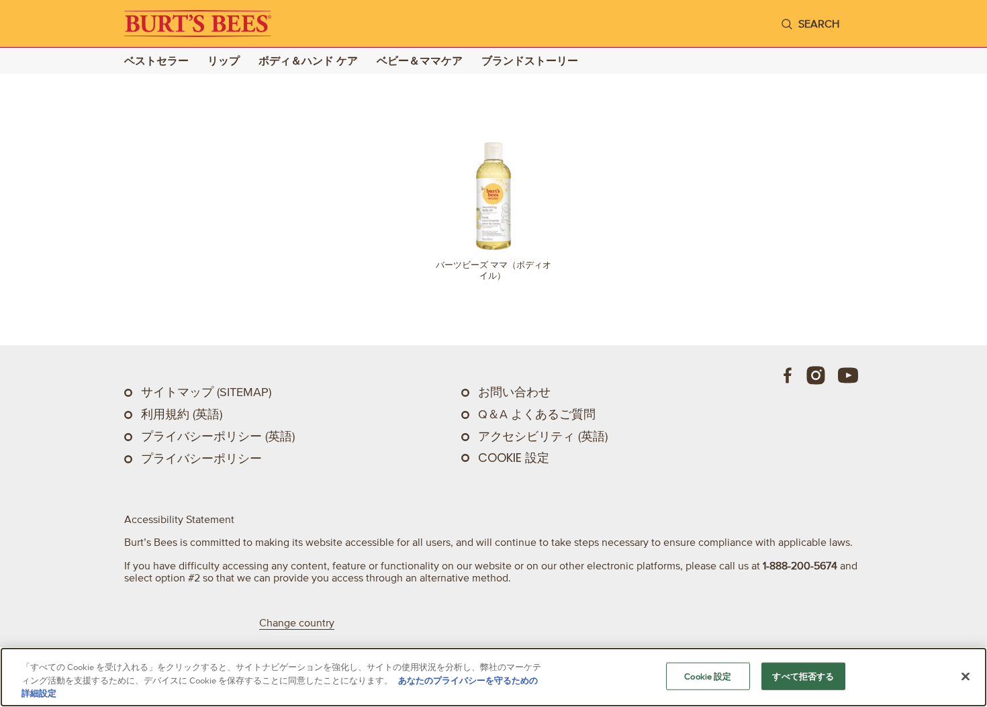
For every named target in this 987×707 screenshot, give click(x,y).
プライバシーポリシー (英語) (218, 436)
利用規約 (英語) (181, 414)
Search (818, 23)
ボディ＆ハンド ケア (308, 60)
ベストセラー (156, 60)
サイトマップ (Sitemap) (206, 392)
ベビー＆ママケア (420, 60)
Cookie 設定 (513, 458)
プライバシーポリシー (201, 458)
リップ (223, 60)
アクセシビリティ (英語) (543, 436)
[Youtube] (848, 375)
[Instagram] (816, 375)
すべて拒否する (803, 676)
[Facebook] (788, 375)
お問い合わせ (514, 392)
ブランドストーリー (529, 60)
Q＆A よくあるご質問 (537, 414)
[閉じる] (965, 676)
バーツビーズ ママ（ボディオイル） (493, 270)
